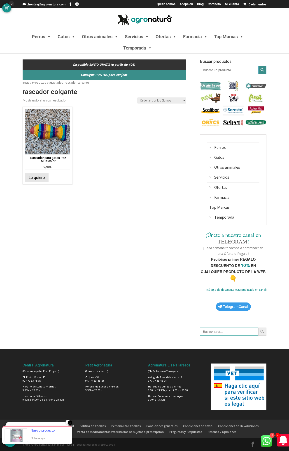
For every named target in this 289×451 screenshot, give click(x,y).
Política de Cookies (92, 426)
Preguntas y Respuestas (185, 432)
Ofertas (163, 36)
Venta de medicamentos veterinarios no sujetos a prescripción (120, 432)
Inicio (26, 82)
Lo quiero (37, 177)
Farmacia (192, 36)
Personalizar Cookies (126, 426)
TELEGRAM (232, 241)
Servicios (134, 36)
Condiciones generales (161, 426)
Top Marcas (226, 36)
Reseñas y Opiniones (222, 432)
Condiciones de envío (197, 426)
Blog (200, 4)
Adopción (186, 4)
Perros (38, 36)
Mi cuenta (232, 4)
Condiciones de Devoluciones (238, 426)
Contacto (214, 4)
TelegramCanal (235, 307)
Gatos (64, 36)
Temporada (134, 48)
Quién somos (166, 4)
